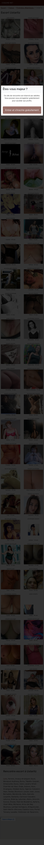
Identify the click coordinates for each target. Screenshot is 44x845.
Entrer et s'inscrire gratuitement (22, 110)
